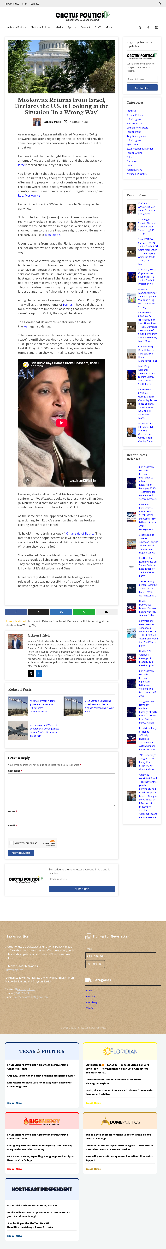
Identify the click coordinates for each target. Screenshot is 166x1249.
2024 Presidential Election (140, 148)
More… (110, 27)
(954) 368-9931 (23, 993)
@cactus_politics (25, 989)
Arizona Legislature (137, 173)
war (26, 326)
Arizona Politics (16, 27)
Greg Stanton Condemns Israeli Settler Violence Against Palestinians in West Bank (99, 706)
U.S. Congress (134, 119)
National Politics (41, 27)
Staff (24, 3)
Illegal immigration (136, 136)
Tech (129, 165)
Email (12, 825)
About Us (90, 996)
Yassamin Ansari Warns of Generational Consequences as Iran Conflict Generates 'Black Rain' (44, 730)
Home (8, 621)
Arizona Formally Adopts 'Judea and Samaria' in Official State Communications (42, 706)
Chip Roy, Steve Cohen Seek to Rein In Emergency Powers (41, 1075)
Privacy (89, 1007)
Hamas (68, 304)
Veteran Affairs (134, 169)
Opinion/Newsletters (137, 127)
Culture (130, 157)
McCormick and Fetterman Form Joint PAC (32, 1205)
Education (132, 161)
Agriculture (132, 144)
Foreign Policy (134, 131)
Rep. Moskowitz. (29, 195)
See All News (15, 1102)
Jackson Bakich (52, 122)
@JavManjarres (14, 970)
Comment (15, 770)
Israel (22, 165)
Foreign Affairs (134, 152)
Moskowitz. (53, 235)
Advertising (91, 1002)
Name (12, 811)
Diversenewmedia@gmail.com (30, 997)
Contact (34, 3)
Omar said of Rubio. (80, 533)
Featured (20, 621)
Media (59, 27)
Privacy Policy (12, 3)
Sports (72, 27)
